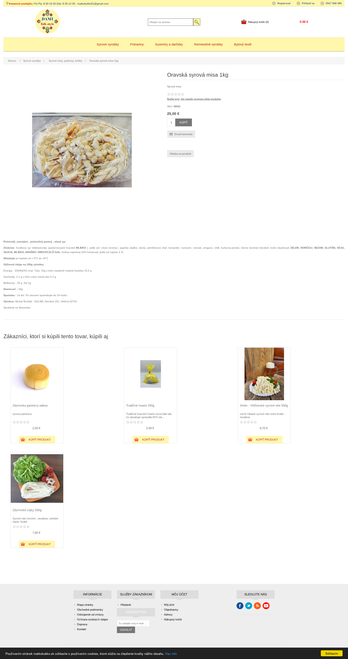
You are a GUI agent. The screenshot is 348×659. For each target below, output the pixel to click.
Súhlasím (331, 653)
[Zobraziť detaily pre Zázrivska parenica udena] (37, 374)
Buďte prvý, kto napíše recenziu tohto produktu (194, 99)
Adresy (168, 614)
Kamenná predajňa (20, 3)
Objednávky (171, 609)
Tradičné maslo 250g (140, 405)
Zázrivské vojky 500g (27, 510)
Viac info (171, 653)
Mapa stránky (85, 604)
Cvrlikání (248, 605)
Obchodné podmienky (90, 609)
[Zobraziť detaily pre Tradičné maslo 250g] (150, 374)
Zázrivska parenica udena (30, 405)
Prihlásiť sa (308, 3)
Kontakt (81, 629)
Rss (257, 605)
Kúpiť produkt (40, 439)
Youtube (266, 605)
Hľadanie (126, 604)
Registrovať (284, 3)
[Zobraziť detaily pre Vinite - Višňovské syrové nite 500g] (264, 374)
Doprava (82, 624)
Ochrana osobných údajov (92, 619)
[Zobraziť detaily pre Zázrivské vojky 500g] (37, 478)
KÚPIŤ (184, 122)
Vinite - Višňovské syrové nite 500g (264, 405)
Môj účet (169, 604)
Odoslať (126, 629)
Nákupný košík (173, 619)
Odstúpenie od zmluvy (90, 614)
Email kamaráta (183, 134)
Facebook (240, 605)
